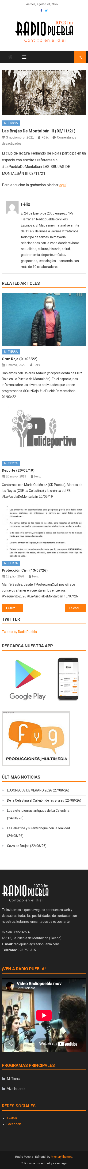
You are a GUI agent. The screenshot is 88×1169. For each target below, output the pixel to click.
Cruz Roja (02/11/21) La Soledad (15, 608)
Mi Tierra (11, 122)
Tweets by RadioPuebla (19, 632)
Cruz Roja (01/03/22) (20, 359)
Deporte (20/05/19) (18, 470)
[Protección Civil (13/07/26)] (44, 530)
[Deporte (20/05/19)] (44, 431)
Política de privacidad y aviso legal (44, 1163)
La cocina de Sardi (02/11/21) (77, 608)
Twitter (12, 1118)
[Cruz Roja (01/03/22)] (44, 319)
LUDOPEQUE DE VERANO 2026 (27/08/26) (38, 790)
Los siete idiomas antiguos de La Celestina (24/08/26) (38, 814)
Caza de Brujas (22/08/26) (26, 846)
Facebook (14, 1124)
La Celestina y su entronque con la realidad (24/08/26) (38, 832)
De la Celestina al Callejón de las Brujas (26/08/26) (44, 800)
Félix (45, 137)
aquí (62, 185)
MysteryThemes (61, 1156)
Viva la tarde (16, 1089)
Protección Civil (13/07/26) (25, 570)
